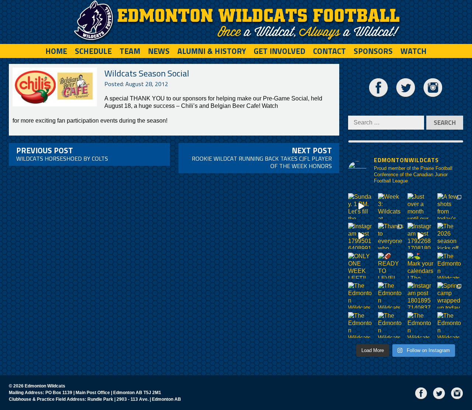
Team (129, 51)
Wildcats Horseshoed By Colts (62, 153)
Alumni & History (211, 51)
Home (56, 51)
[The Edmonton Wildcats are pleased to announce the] (450, 266)
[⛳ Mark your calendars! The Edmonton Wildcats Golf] (420, 266)
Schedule (93, 51)
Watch (413, 51)
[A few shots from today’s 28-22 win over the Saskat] (450, 206)
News (159, 51)
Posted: (136, 83)
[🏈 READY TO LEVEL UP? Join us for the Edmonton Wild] (391, 266)
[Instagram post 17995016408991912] (361, 236)
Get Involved (279, 51)
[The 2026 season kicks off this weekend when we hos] (450, 236)
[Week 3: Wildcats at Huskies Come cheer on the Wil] (391, 206)
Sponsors (373, 51)
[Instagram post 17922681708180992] (420, 236)
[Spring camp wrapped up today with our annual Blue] (450, 295)
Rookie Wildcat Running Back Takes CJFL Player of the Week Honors (262, 157)
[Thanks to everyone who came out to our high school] (391, 236)
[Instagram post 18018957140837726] (420, 295)
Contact (329, 51)
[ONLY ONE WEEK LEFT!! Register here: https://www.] (361, 266)
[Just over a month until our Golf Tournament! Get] (420, 206)
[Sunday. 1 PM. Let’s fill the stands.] (361, 206)
